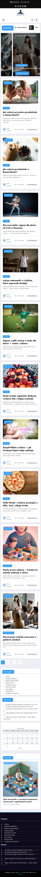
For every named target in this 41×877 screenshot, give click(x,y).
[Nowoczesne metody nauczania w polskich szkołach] (20, 611)
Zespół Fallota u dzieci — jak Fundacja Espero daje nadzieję (18, 449)
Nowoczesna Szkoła (11, 687)
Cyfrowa (6, 108)
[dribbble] (20, 6)
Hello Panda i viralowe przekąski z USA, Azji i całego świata (20, 504)
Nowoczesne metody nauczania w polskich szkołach (19, 638)
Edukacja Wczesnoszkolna (12, 681)
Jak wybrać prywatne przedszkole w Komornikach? (20, 113)
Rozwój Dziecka (9, 691)
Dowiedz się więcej (34, 73)
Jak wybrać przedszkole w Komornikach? (16, 170)
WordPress (20, 872)
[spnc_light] (37, 20)
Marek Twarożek (32, 36)
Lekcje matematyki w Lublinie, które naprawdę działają (18, 282)
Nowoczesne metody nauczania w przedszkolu (18, 800)
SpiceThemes (20, 874)
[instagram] (23, 6)
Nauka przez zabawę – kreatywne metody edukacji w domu (20, 571)
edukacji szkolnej (33, 65)
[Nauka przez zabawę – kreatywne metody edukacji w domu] (20, 544)
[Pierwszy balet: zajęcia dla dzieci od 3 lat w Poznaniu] (20, 205)
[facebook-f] (16, 6)
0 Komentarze (20, 129)
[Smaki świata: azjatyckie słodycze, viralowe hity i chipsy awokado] (20, 376)
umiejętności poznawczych (12, 693)
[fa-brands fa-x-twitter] (18, 6)
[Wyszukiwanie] (32, 19)
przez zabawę (7, 565)
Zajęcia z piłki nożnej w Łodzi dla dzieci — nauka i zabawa (19, 342)
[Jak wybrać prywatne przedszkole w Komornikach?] (20, 92)
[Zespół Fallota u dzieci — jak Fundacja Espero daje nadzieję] (20, 429)
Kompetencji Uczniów (11, 685)
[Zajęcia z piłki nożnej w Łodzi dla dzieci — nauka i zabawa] (20, 318)
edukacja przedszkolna (11, 679)
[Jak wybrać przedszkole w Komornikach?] (20, 149)
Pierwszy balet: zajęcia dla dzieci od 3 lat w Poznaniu (19, 226)
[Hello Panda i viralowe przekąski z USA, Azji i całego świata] (20, 482)
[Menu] (3, 20)
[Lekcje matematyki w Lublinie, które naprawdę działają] (20, 260)
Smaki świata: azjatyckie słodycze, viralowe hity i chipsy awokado (20, 397)
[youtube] (25, 6)
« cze (19, 748)
